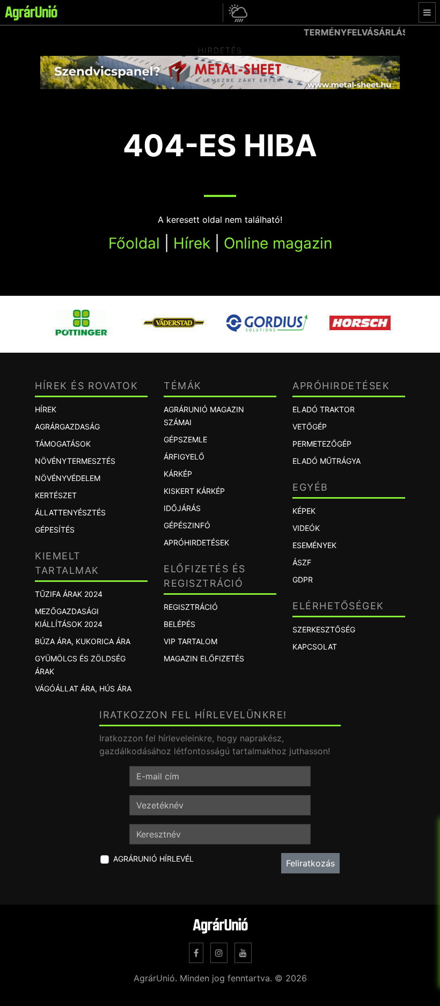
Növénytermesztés (75, 460)
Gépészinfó (187, 525)
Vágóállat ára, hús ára (83, 688)
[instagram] (219, 953)
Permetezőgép (321, 443)
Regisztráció (191, 606)
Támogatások (63, 443)
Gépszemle (185, 439)
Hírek (191, 243)
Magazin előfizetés (204, 658)
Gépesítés (55, 529)
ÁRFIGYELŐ (184, 456)
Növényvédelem (67, 478)
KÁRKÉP (178, 473)
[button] (236, 12)
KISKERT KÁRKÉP (194, 490)
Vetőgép (309, 426)
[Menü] (427, 12)
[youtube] (243, 953)
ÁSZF (301, 562)
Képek (304, 510)
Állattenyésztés (70, 512)
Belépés (179, 624)
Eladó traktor (323, 409)
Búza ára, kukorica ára (82, 641)
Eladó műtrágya (326, 460)
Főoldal (134, 243)
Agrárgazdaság (67, 426)
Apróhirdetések (196, 542)
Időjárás (182, 508)
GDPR (302, 579)
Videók (306, 528)
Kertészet (56, 495)
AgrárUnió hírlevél (153, 858)
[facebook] (196, 953)
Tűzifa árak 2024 (68, 594)
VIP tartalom (190, 641)
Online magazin (278, 243)
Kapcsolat (314, 646)
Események (314, 545)
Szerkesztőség (323, 629)
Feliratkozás (310, 863)
